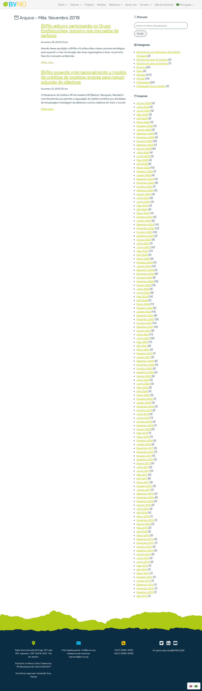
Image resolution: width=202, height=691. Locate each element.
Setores (75, 4)
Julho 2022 (143, 288)
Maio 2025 (142, 160)
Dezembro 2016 (145, 493)
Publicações (143, 82)
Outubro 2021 (144, 323)
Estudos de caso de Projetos (152, 63)
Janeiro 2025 (144, 175)
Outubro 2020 (144, 368)
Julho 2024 (143, 197)
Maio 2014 (142, 565)
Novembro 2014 (145, 542)
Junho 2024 (143, 201)
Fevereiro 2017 (144, 486)
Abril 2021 (142, 345)
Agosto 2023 (144, 239)
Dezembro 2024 (145, 179)
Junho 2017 (143, 470)
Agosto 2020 (144, 376)
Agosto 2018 (144, 429)
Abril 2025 (142, 163)
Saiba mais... (47, 62)
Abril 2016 (142, 512)
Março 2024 (143, 213)
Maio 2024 (142, 205)
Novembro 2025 (145, 137)
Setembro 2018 (145, 425)
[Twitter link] (161, 644)
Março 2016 (143, 516)
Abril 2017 (142, 478)
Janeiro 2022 (144, 311)
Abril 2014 (142, 569)
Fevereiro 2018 (145, 440)
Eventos (141, 67)
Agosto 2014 (144, 554)
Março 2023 (143, 258)
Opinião (141, 78)
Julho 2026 (143, 107)
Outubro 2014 (144, 546)
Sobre (61, 4)
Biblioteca (114, 4)
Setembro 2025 (145, 144)
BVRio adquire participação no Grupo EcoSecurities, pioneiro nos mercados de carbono (80, 30)
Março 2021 (143, 349)
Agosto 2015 (144, 523)
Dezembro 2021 (145, 315)
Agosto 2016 (144, 505)
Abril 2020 (142, 391)
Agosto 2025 (144, 148)
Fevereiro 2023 (145, 262)
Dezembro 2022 (145, 270)
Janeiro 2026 (144, 129)
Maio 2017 (142, 474)
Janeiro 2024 (144, 220)
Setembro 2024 (145, 190)
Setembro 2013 (145, 592)
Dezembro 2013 (145, 584)
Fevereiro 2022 (145, 307)
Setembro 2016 (145, 501)
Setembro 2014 (145, 550)
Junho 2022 (143, 292)
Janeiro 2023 (144, 266)
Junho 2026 (143, 110)
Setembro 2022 (145, 281)
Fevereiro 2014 (145, 577)
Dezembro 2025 (145, 133)
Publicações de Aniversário (151, 86)
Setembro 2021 (145, 326)
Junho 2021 (143, 338)
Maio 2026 (142, 114)
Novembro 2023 (145, 228)
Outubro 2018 (144, 421)
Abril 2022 (142, 300)
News (140, 70)
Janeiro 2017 (144, 489)
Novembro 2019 (145, 406)
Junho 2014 (143, 561)
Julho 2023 (143, 243)
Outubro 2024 (144, 186)
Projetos (89, 4)
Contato (144, 4)
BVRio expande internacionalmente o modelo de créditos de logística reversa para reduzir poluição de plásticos (83, 77)
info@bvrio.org (88, 650)
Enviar (140, 33)
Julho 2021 (143, 334)
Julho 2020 (143, 379)
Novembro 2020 (145, 364)
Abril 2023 (142, 254)
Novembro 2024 (145, 182)
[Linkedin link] (168, 644)
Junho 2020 (143, 383)
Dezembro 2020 (145, 360)
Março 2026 (143, 122)
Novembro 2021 (145, 319)
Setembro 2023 (145, 235)
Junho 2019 (143, 417)
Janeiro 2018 (144, 444)
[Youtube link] (175, 644)
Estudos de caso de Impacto (152, 59)
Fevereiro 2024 (145, 216)
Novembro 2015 (145, 520)
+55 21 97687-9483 (123, 653)
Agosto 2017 (144, 463)
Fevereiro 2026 (145, 125)
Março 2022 (143, 304)
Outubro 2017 (144, 455)
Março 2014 (143, 573)
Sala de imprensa (164, 4)
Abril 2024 (142, 209)
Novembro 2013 (145, 588)
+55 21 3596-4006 (123, 650)
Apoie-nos (131, 4)
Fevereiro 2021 (144, 353)
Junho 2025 (143, 156)
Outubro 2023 (144, 232)
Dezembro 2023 (145, 224)
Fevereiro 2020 (145, 398)
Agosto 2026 (144, 103)
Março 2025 (143, 167)
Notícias (101, 4)
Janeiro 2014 (144, 580)
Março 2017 (143, 482)
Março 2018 (143, 436)
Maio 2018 (142, 433)
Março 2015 (143, 535)
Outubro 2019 (144, 410)
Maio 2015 (142, 527)
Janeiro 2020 (144, 402)
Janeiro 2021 (144, 357)
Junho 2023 (143, 247)
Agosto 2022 (144, 285)
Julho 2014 (143, 558)
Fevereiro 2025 (145, 171)
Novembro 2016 (145, 497)
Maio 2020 (142, 387)
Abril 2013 (142, 595)
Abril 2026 (142, 118)
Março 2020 (143, 395)
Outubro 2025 (144, 141)
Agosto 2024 (144, 194)
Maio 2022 (142, 296)
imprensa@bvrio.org (78, 656)
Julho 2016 (143, 508)
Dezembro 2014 (145, 539)
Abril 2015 (142, 531)
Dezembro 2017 (145, 448)
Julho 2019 (143, 414)
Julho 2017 (143, 467)
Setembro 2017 (145, 459)
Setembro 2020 (145, 372)
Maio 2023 (142, 251)
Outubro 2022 (144, 277)
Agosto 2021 (144, 330)
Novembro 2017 (145, 451)
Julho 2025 (143, 152)
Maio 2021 (142, 342)
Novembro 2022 (145, 273)
